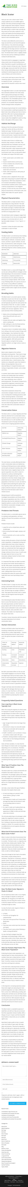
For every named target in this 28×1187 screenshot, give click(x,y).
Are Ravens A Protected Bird (8, 1115)
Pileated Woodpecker (6, 1161)
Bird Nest (4, 1132)
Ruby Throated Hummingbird (8, 1163)
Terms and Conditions (13, 1178)
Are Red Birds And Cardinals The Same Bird (11, 1119)
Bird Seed (4, 1135)
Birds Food (4, 1139)
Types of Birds (5, 1166)
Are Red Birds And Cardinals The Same (10, 1113)
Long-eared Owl (5, 1155)
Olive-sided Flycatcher (7, 1159)
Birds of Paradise (5, 1143)
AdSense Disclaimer (9, 1176)
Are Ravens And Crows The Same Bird (10, 1117)
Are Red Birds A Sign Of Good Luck (9, 1111)
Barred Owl (4, 1126)
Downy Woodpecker (6, 1150)
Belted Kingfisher (5, 1128)
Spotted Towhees (6, 1165)
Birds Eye (4, 1137)
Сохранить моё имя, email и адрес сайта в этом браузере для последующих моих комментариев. (13, 1097)
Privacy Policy (18, 1176)
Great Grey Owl (5, 1152)
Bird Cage (4, 1130)
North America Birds (6, 1157)
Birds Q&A (4, 1144)
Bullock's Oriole (5, 1148)
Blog (3, 1146)
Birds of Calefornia (6, 1141)
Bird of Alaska (5, 1134)
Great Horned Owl (6, 1154)
